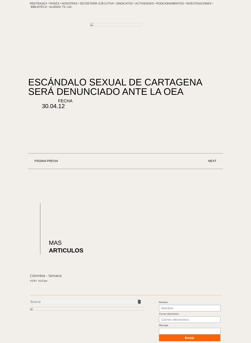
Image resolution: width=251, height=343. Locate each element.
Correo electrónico (169, 313)
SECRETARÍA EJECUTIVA (97, 3)
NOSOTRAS (69, 3)
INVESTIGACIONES (199, 3)
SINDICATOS (124, 3)
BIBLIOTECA (39, 6)
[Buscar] (139, 302)
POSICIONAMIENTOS (170, 3)
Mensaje (163, 325)
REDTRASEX (38, 3)
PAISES (54, 3)
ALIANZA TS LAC (60, 6)
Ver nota (39, 280)
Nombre (163, 302)
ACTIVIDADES (144, 3)
